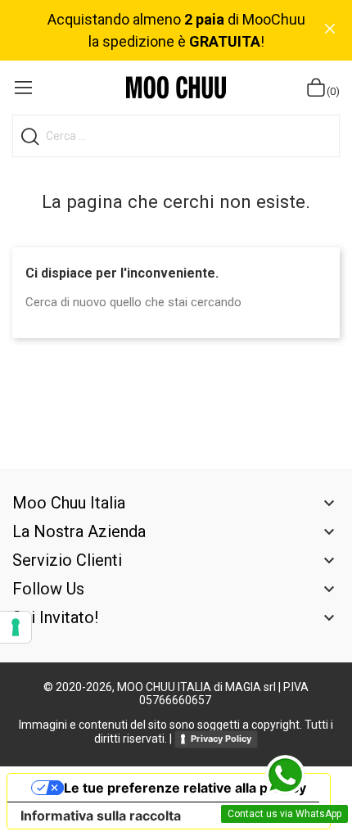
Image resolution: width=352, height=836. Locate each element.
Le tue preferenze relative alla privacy (185, 788)
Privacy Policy (221, 738)
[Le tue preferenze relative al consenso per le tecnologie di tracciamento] (15, 627)
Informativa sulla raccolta (100, 815)
